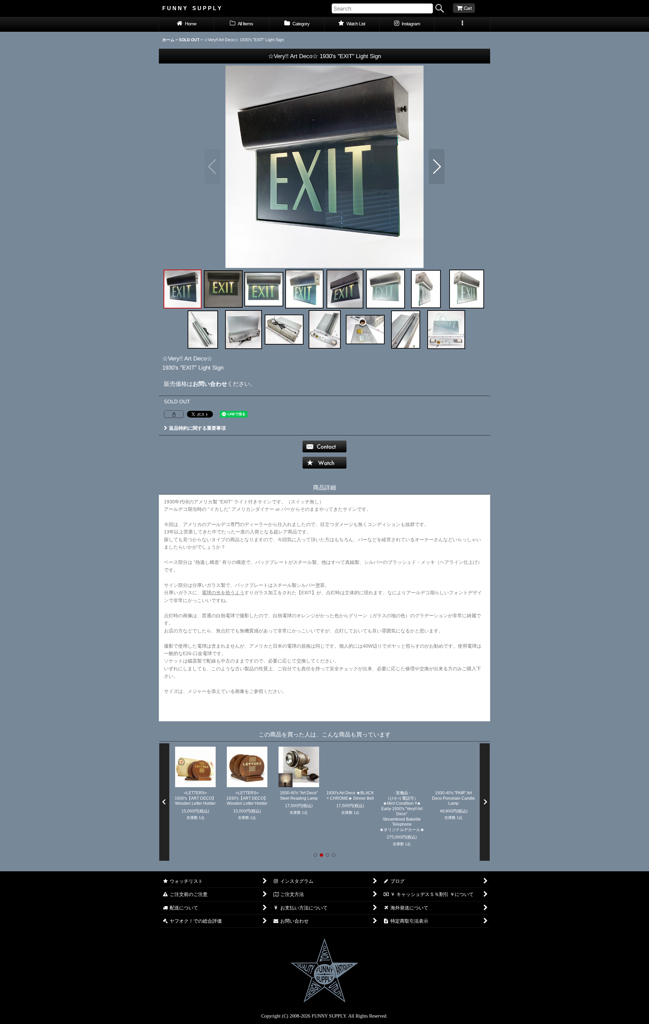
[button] (462, 24)
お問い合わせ (210, 383)
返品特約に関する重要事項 (197, 428)
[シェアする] (174, 414)
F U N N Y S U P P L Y (191, 8)
